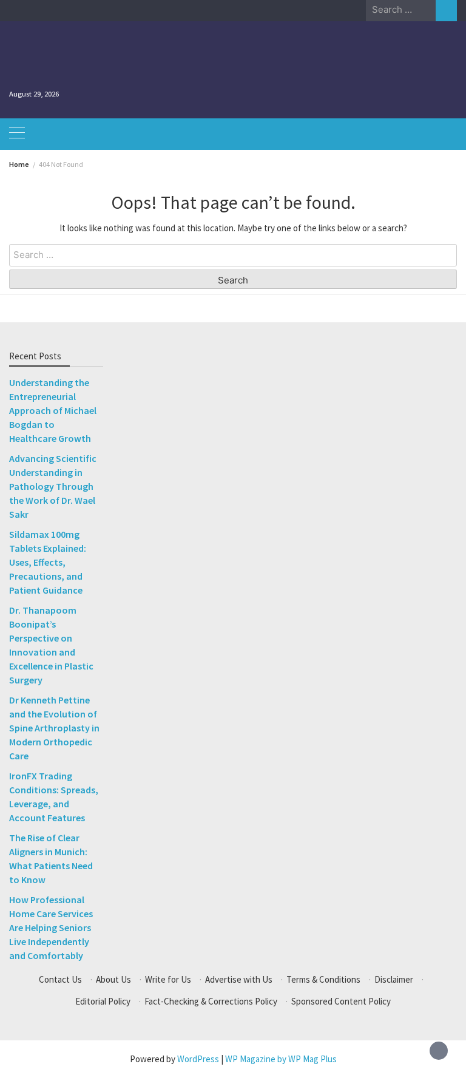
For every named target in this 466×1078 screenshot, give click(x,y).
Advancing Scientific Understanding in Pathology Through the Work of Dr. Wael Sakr (52, 486)
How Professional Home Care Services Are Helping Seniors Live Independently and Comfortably (51, 927)
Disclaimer (393, 979)
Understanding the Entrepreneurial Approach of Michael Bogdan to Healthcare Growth (52, 410)
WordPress (198, 1059)
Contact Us (60, 979)
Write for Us (168, 979)
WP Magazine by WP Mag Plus (281, 1059)
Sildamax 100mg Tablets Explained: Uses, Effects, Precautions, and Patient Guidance (47, 562)
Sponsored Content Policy (341, 1001)
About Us (113, 979)
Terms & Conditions (323, 979)
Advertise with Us (238, 979)
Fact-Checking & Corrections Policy (210, 1001)
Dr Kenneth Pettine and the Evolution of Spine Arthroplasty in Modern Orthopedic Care (54, 728)
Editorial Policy (102, 1001)
